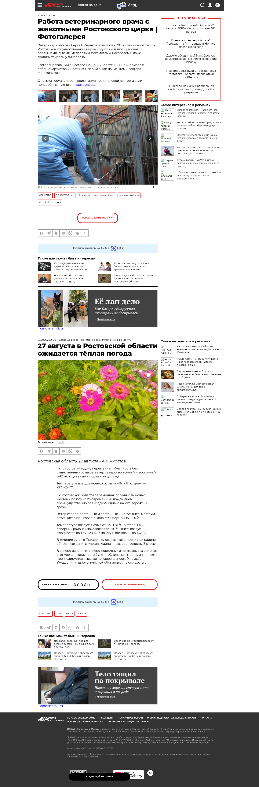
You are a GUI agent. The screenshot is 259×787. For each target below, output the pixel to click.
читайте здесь (83, 84)
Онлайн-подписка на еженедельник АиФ (171, 718)
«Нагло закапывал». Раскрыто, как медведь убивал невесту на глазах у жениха (198, 112)
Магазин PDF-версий (131, 718)
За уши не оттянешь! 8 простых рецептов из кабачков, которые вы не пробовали (199, 374)
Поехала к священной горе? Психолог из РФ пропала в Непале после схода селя (190, 44)
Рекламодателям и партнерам (85, 721)
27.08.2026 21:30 (47, 339)
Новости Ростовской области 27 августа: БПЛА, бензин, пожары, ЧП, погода (191, 28)
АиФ (61, 442)
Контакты (206, 718)
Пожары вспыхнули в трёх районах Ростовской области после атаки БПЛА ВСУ (191, 74)
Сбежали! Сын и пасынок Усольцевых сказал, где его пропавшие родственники (199, 175)
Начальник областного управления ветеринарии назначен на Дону (69, 278)
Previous (45, 138)
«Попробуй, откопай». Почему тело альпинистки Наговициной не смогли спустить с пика (198, 150)
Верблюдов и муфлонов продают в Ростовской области (134, 642)
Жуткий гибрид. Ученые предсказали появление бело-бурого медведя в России (199, 125)
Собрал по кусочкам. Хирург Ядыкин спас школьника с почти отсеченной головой (199, 411)
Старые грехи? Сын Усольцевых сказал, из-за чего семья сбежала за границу (198, 163)
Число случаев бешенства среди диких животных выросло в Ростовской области (133, 278)
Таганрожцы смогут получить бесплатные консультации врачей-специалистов (131, 266)
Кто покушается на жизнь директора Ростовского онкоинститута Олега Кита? (70, 266)
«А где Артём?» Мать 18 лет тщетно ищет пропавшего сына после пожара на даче (197, 361)
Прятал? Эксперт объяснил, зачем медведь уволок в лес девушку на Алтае (197, 138)
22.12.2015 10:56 (46, 15)
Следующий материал (99, 776)
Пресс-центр (107, 718)
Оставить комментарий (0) (97, 218)
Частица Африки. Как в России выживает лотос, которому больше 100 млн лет (198, 349)
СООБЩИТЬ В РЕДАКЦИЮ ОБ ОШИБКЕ (128, 721)
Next (150, 138)
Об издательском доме (81, 718)
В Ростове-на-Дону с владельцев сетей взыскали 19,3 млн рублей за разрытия (191, 89)
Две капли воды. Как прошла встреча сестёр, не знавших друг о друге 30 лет (74, 643)
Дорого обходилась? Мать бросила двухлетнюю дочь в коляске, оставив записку (191, 59)
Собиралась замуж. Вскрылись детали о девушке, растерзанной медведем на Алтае (196, 399)
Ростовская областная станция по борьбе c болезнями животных (80, 187)
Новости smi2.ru (50, 328)
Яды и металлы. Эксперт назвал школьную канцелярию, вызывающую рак (195, 386)
